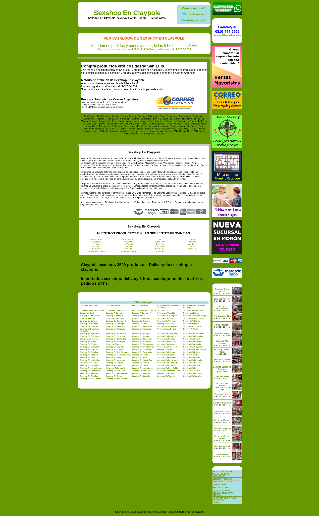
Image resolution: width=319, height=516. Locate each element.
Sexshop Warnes (222, 420)
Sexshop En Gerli (113, 357)
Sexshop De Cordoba (166, 321)
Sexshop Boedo (221, 325)
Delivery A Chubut (191, 355)
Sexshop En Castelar (192, 344)
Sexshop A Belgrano (115, 313)
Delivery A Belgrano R (115, 368)
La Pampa (128, 244)
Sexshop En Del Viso (89, 352)
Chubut (192, 239)
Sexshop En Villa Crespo (90, 379)
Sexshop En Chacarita (89, 347)
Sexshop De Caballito (141, 321)
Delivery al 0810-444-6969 (227, 29)
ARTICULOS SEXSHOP (223, 471)
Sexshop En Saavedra (141, 376)
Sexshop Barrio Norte (222, 290)
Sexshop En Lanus (140, 365)
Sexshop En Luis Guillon (168, 368)
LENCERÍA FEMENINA (222, 479)
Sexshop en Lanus (114, 365)
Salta (192, 246)
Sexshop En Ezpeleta (89, 355)
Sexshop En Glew (139, 357)
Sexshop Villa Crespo (222, 342)
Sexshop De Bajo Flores (193, 318)
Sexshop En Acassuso (115, 329)
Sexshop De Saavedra (115, 326)
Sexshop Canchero (165, 318)
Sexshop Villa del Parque (222, 350)
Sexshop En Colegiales (142, 349)
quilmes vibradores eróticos (144, 310)
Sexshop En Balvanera (89, 336)
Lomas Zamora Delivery (116, 310)
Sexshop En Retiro (114, 376)
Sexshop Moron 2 (222, 446)
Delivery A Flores (164, 349)
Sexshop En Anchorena (167, 334)
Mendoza (192, 244)
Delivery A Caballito (88, 363)
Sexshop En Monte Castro (168, 371)
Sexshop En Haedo (191, 357)
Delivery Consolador (89, 306)
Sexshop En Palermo (89, 373)
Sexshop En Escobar (166, 352)
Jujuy (96, 244)
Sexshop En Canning (89, 344)
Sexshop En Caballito (192, 342)
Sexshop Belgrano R (141, 318)
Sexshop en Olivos (191, 371)
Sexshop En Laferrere (89, 365)
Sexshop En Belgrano (166, 336)
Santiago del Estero (96, 251)
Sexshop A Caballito (166, 313)
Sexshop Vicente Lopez (222, 437)
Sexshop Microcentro (222, 307)
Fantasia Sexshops (140, 306)
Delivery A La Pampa (89, 339)
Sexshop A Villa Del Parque (195, 316)
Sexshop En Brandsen (141, 342)
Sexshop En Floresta (166, 355)
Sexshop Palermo (222, 299)
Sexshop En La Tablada (167, 363)
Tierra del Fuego (128, 251)
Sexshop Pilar (222, 455)
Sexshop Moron (222, 377)
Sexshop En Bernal (191, 339)
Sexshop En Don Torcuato (117, 352)
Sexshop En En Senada (142, 352)
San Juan (96, 249)
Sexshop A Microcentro (90, 316)
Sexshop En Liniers (191, 365)
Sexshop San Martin (222, 384)
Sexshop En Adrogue (166, 329)
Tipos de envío (193, 14)
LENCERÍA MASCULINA (223, 482)
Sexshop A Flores (191, 313)
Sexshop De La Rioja (115, 324)
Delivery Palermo (113, 306)
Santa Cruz (160, 249)
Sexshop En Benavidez (116, 339)
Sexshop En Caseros (166, 344)
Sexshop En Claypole (127, 12)
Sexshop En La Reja (140, 363)
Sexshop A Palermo (114, 316)
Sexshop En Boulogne (115, 342)
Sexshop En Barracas (141, 336)
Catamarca (128, 239)
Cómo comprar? (193, 8)
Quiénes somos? (194, 20)
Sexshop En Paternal (141, 373)
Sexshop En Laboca (192, 363)
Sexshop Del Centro (192, 326)
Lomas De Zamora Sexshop (92, 310)
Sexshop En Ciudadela (167, 347)
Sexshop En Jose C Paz (142, 360)
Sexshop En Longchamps (91, 368)
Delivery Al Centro (88, 313)
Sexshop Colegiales (222, 429)
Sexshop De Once (191, 324)
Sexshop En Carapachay (142, 344)
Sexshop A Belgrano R (141, 313)
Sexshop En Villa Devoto (116, 379)
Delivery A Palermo (191, 329)
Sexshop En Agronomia (90, 334)
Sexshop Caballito (222, 316)
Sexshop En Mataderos (90, 371)
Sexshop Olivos (222, 411)
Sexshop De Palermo (89, 326)
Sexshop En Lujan (191, 368)
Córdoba (96, 242)
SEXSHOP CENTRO (221, 490)
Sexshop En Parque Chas (117, 373)
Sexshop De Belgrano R (116, 321)
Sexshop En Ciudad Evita (143, 347)
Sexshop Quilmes (222, 359)
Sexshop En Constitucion (194, 349)
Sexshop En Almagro (141, 334)
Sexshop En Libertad (166, 365)
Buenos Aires (96, 239)
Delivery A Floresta (114, 344)
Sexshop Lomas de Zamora (222, 368)
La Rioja (160, 244)
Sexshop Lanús (222, 394)
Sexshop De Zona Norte (167, 326)
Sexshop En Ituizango (115, 360)
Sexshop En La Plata (115, 363)
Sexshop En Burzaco (166, 342)
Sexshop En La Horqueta (168, 360)
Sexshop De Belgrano (89, 321)
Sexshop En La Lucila (192, 360)
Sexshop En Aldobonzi (116, 334)
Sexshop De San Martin (142, 326)
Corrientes (128, 242)
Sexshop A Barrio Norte (193, 310)
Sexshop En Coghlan (89, 349)
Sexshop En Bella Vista (193, 336)
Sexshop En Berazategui (142, 339)
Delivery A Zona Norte (115, 318)
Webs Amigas (144, 302)
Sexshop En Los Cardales (143, 368)
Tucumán (160, 251)
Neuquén (128, 246)
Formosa (192, 242)
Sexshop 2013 (163, 310)
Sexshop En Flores (140, 355)
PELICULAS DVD (220, 487)
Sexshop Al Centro (88, 318)
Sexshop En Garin (88, 357)
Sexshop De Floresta (89, 324)
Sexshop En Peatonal (192, 373)
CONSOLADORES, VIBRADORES (221, 475)
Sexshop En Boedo (88, 342)
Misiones (96, 246)
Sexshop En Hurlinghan (90, 360)
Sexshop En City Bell (115, 347)
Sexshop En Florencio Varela (118, 355)
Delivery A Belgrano (166, 373)
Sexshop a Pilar (138, 316)
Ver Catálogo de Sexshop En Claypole (144, 38)
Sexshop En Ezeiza (191, 352)
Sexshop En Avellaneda (193, 334)
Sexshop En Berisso (166, 339)
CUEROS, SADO (220, 485)
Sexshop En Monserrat (115, 371)
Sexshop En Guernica (166, 357)
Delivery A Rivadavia (166, 324)
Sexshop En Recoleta (89, 376)
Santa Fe (192, 249)
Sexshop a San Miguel (167, 316)
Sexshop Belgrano (222, 403)
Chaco (160, 239)
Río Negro (160, 246)
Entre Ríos (160, 242)
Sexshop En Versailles (166, 376)
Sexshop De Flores (191, 321)
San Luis (128, 249)
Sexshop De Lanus (140, 324)
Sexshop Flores (222, 333)
